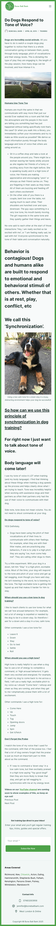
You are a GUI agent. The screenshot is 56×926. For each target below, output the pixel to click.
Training (43, 31)
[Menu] (50, 6)
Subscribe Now (28, 848)
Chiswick (25, 874)
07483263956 (30, 900)
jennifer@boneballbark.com (30, 906)
